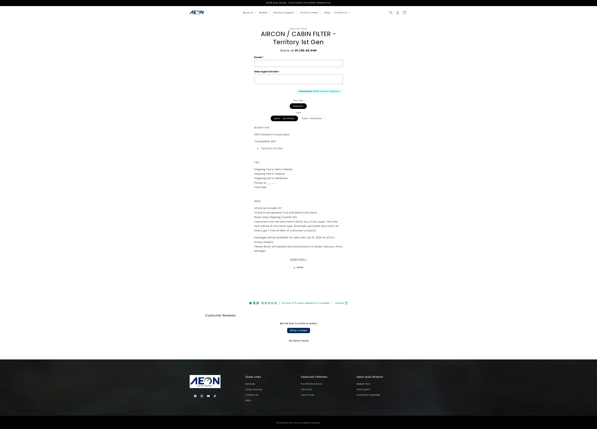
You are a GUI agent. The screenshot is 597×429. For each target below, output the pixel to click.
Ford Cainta (363, 389)
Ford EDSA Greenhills (368, 394)
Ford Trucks (308, 394)
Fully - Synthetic (314, 119)
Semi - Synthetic (284, 118)
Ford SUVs (306, 389)
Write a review (298, 330)
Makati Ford (363, 383)
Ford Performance (311, 383)
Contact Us (252, 394)
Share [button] (300, 267)
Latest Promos (253, 389)
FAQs (248, 400)
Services (250, 383)
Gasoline (298, 106)
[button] (249, 12)
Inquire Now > (298, 259)
